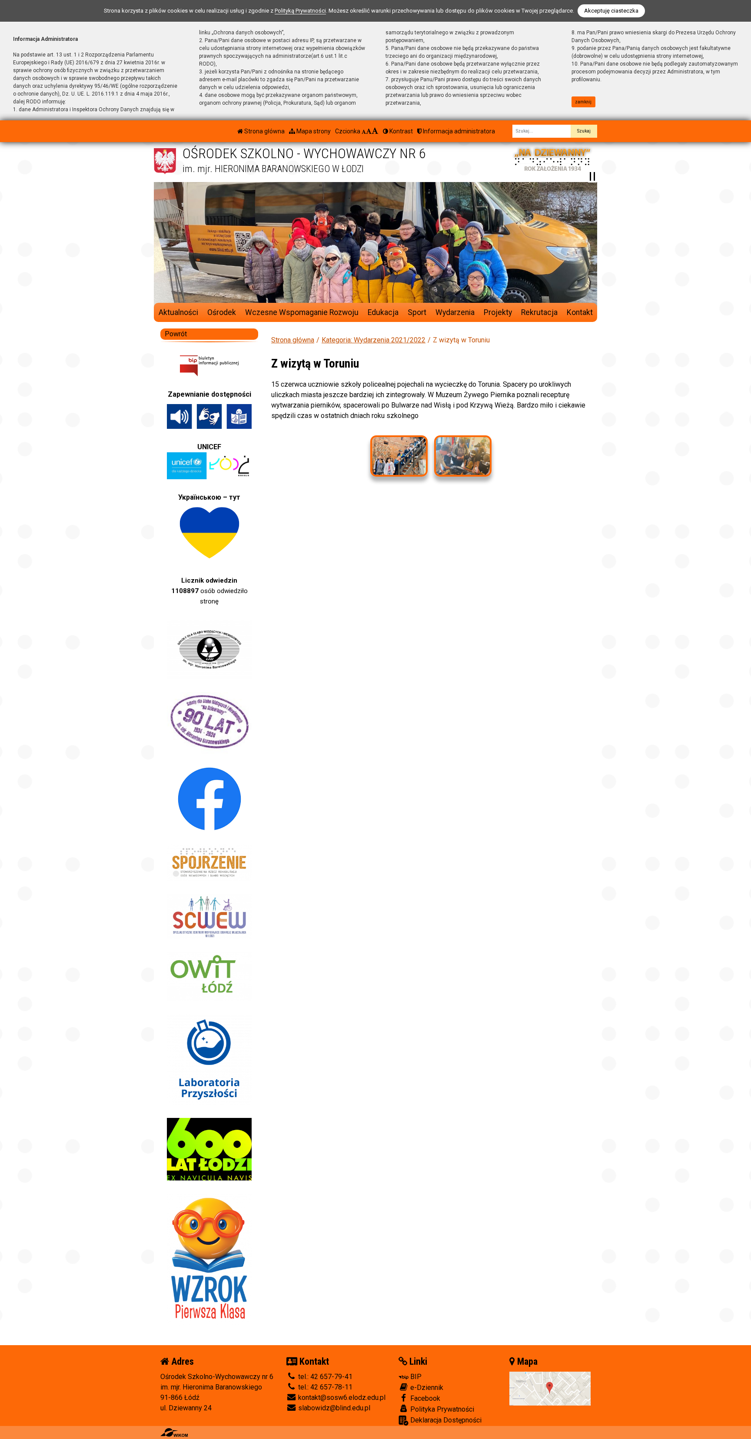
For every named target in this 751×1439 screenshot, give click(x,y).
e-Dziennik (426, 1387)
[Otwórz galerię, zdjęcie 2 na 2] (463, 456)
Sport (417, 312)
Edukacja (383, 312)
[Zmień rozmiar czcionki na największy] (375, 131)
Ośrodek (221, 312)
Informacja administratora (458, 131)
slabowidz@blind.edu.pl (333, 1408)
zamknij (583, 101)
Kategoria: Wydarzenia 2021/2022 (373, 340)
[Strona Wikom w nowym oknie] (174, 1432)
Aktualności (178, 312)
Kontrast (400, 131)
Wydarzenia (455, 312)
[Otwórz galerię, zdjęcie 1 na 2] (399, 456)
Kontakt (580, 312)
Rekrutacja (539, 312)
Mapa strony (313, 131)
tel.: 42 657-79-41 (324, 1377)
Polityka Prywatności (441, 1409)
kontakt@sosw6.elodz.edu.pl (340, 1397)
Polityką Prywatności (300, 10)
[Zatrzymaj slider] (592, 176)
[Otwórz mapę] (550, 1388)
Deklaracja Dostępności (445, 1420)
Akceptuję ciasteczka (611, 10)
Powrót (176, 334)
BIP (415, 1377)
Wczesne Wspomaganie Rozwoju (302, 312)
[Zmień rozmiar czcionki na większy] (369, 131)
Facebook (424, 1398)
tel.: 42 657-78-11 (324, 1387)
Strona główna (264, 131)
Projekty (498, 312)
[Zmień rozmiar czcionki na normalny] (364, 131)
